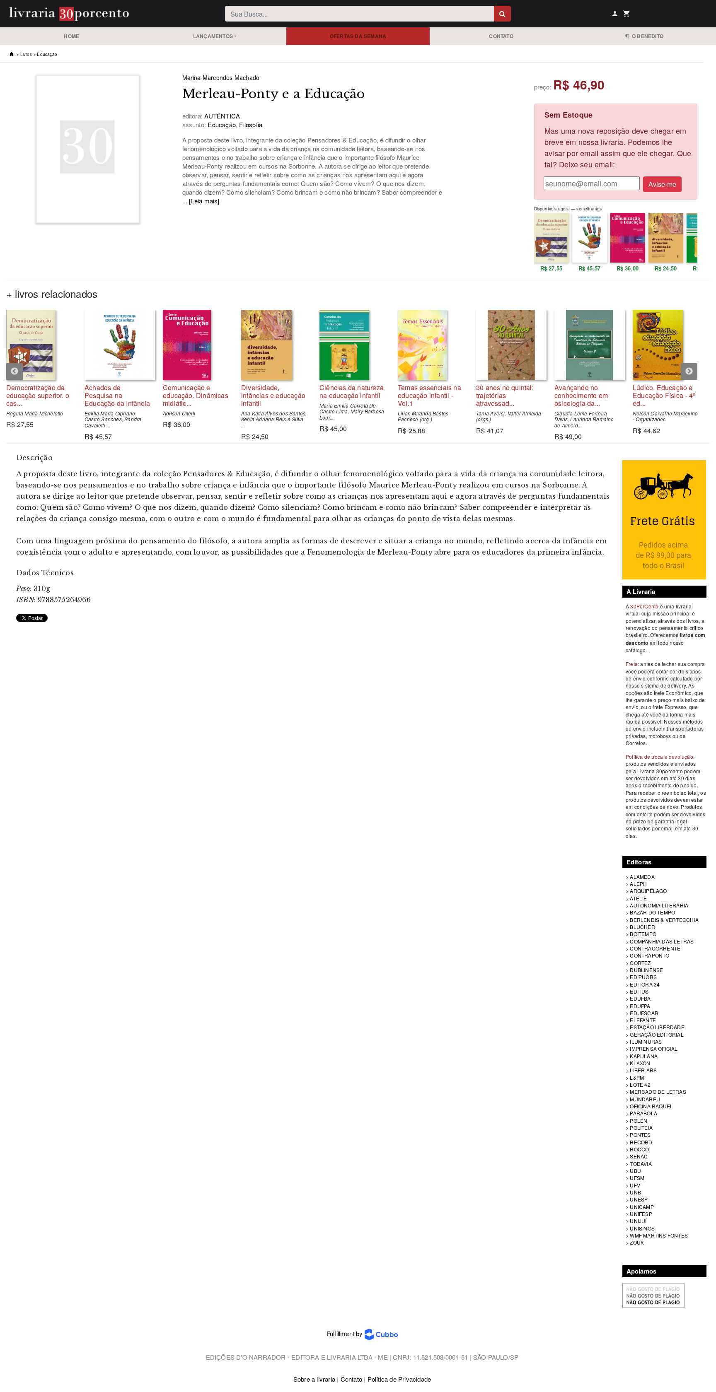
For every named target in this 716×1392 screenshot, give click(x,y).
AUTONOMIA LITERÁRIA (659, 905)
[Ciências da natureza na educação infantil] (352, 345)
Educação (47, 54)
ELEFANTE (643, 1019)
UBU (635, 1170)
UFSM (637, 1177)
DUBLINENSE (646, 969)
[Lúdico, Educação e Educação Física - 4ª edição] (666, 345)
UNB (635, 1192)
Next (689, 371)
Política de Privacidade (399, 1379)
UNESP (639, 1199)
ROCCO (639, 1149)
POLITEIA (641, 1127)
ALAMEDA (642, 876)
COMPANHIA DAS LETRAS (662, 941)
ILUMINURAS (646, 1041)
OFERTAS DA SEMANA (358, 36)
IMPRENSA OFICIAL (653, 1048)
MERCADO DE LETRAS (658, 1091)
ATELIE (638, 898)
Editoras (639, 861)
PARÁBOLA (643, 1113)
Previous (14, 371)
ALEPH (638, 883)
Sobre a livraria (314, 1379)
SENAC (639, 1156)
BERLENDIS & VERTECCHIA (664, 919)
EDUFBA (640, 998)
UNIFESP (641, 1213)
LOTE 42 (640, 1084)
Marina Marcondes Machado (221, 77)
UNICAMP (641, 1206)
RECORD (641, 1142)
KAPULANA (644, 1055)
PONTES (640, 1134)
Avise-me (662, 184)
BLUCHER (642, 926)
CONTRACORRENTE (655, 948)
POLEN (638, 1120)
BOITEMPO (643, 933)
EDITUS (639, 991)
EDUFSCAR (644, 1012)
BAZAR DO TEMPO (652, 912)
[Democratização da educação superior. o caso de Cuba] (39, 345)
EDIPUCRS (643, 976)
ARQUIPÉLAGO (648, 890)
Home (71, 36)
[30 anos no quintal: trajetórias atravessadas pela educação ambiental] (509, 345)
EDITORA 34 (645, 984)
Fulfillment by (346, 1333)
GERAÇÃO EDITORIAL (656, 1034)
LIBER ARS (643, 1070)
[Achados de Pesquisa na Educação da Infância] (117, 345)
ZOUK (637, 1242)
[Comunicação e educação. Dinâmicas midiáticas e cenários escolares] (196, 345)
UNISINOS (642, 1228)
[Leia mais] (204, 200)
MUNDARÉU (645, 1099)
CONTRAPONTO (649, 955)
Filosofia (249, 124)
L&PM (637, 1077)
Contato (501, 36)
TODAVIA (640, 1163)
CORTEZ (640, 962)
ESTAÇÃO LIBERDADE (657, 1026)
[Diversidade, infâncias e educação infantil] (274, 345)
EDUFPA (640, 1005)
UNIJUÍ (638, 1220)
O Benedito (646, 36)
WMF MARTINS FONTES (659, 1235)
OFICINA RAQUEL (651, 1106)
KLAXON (640, 1062)
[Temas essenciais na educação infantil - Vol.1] (431, 345)
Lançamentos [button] (213, 36)
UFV (635, 1185)
